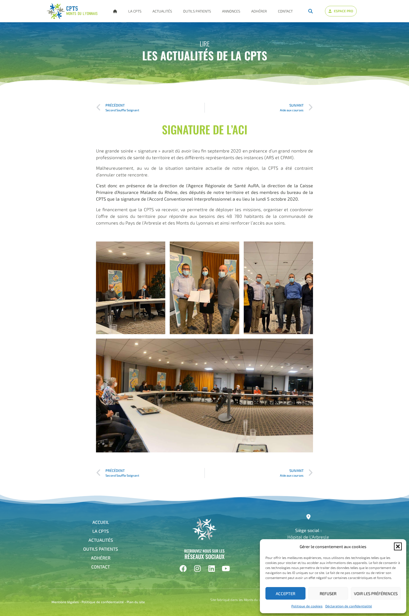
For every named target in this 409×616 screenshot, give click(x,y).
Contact (285, 11)
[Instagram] (197, 568)
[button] (398, 546)
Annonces (231, 11)
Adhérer (259, 11)
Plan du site (136, 602)
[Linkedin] (211, 568)
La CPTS (134, 11)
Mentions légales (65, 602)
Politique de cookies (306, 606)
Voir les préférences (376, 593)
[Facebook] (183, 568)
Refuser (328, 593)
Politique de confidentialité (103, 602)
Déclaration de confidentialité (348, 606)
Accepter (285, 593)
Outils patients (197, 11)
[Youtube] (225, 568)
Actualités (162, 11)
